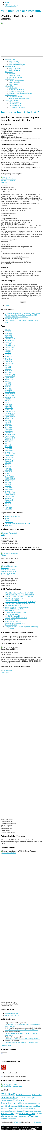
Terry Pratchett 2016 (11, 614)
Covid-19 (12, 1097)
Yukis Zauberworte (15, 68)
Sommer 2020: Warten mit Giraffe (19, 98)
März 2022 (8, 372)
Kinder (10, 1100)
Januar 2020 (8, 409)
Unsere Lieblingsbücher (16, 80)
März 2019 (8, 427)
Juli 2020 (8, 399)
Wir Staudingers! (14, 102)
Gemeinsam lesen (5, 1100)
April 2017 (8, 468)
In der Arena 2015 (10, 619)
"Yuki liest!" (8, 1094)
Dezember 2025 (10, 338)
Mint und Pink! (9, 86)
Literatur (30, 1106)
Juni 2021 (8, 383)
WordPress (17, 1122)
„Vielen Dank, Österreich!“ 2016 (15, 612)
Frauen (35, 1097)
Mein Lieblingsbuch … (16, 82)
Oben (2, 1125)
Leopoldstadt (5, 1106)
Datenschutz (9, 522)
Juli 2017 (8, 463)
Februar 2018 (9, 450)
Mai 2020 (8, 402)
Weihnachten (11, 1116)
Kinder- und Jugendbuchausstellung (13, 1101)
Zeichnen (13, 1118)
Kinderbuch (28, 1103)
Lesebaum (14, 1106)
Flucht (23, 1097)
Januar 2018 (8, 452)
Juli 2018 (8, 441)
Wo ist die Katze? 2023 (12, 600)
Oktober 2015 (9, 496)
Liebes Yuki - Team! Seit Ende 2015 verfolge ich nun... (22, 1039)
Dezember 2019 (10, 411)
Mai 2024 (8, 354)
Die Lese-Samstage (15, 105)
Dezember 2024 (10, 346)
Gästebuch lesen (6, 1045)
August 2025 (9, 342)
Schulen (20, 1111)
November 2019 (10, 413)
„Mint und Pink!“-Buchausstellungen (20, 93)
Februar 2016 (9, 489)
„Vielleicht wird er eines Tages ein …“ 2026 (19, 593)
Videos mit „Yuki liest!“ (12, 1015)
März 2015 (8, 509)
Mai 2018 (8, 445)
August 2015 (9, 500)
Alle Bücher (8, 72)
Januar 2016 (8, 491)
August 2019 (9, 418)
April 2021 (8, 386)
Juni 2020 (8, 401)
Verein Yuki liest (27, 1113)
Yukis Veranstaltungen (16, 63)
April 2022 (8, 370)
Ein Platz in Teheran (11, 318)
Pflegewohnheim (5, 1111)
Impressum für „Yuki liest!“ (13, 516)
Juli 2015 (8, 502)
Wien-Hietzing (23, 1116)
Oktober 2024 (9, 347)
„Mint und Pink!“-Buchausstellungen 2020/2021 (20, 603)
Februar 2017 (9, 471)
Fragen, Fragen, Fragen (16, 89)
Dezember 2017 (10, 454)
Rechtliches (8, 525)
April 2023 (8, 360)
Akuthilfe (19, 1095)
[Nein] (35, 1129)
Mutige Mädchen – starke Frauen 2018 (17, 607)
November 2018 (10, 434)
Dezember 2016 (10, 475)
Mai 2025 (8, 344)
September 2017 (10, 459)
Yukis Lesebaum (14, 61)
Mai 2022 (8, 369)
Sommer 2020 (7, 1113)
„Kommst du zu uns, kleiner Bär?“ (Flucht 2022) (20, 602)
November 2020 (10, 393)
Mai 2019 (8, 424)
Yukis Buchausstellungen (17, 65)
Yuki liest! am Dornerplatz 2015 (15, 623)
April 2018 (8, 447)
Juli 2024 (8, 351)
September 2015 (10, 498)
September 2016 (10, 479)
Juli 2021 (8, 381)
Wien (16, 1116)
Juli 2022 (8, 365)
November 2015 (10, 495)
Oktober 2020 (9, 395)
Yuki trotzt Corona (10, 95)
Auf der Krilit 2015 (11, 625)
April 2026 (8, 333)
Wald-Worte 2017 (10, 611)
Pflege (19, 1108)
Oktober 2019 (9, 415)
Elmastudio (37, 1122)
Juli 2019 (8, 420)
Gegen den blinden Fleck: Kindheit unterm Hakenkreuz (22, 313)
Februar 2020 (9, 408)
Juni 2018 (8, 443)
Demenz (19, 1097)
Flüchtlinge (30, 1097)
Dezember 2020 (10, 392)
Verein (16, 1114)
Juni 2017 (8, 464)
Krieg (39, 1103)
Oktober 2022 (9, 363)
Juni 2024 (8, 353)
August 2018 (9, 440)
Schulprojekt (29, 1111)
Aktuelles (8, 4)
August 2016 (9, 480)
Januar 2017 (8, 473)
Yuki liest (12, 73)
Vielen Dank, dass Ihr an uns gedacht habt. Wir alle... (21, 1030)
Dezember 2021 (10, 374)
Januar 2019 (8, 431)
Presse (7, 520)
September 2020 (10, 397)
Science (38, 1111)
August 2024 (9, 349)
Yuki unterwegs (10, 59)
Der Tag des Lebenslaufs (16, 107)
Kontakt (7, 2)
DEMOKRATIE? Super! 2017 (14, 609)
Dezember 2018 (10, 432)
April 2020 (8, 404)
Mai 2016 (8, 486)
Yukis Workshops (14, 70)
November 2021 (10, 376)
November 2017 (10, 456)
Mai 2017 (8, 466)
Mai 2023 (8, 358)
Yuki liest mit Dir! (10, 66)
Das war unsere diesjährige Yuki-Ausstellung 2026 (21, 315)
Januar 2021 (8, 390)
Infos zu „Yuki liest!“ (11, 6)
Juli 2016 (8, 482)
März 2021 (8, 388)
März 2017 (8, 470)
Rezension (12, 1111)
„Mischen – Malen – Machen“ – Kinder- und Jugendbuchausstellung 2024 (19, 597)
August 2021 (9, 379)
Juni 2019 (8, 422)
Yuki (31, 1116)
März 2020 (8, 406)
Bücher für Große (14, 75)
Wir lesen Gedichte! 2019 (13, 605)
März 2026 (8, 335)
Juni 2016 (8, 484)
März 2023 (8, 362)
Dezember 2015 (10, 493)
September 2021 (10, 377)
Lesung (25, 1106)
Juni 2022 (8, 367)
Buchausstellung (37, 1095)
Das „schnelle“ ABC (15, 104)
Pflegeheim (23, 1108)
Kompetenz (34, 1103)
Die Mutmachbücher (15, 77)
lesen (20, 1105)
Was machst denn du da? (16, 91)
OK (33, 1129)
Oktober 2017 (9, 457)
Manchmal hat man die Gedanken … (16, 317)
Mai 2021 (8, 385)
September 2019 (10, 416)
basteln (29, 1095)
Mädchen (13, 1108)
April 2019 (8, 425)
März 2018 (8, 448)
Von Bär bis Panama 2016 (13, 616)
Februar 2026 (9, 337)
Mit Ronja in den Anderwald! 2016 (16, 618)
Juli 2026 (8, 330)
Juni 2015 (8, 503)
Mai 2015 (8, 505)
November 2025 (10, 340)
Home (7, 305)
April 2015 (8, 507)
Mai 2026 (8, 331)
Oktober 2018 (9, 436)
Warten (4, 1116)
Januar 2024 (8, 356)
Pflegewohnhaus (30, 1108)
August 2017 (9, 461)
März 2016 (8, 487)
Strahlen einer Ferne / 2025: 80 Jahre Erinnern (19, 595)
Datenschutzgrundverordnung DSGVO (17, 523)
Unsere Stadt (13, 88)
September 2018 (10, 438)
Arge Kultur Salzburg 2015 (13, 621)
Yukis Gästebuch (14, 84)
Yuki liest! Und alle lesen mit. (21, 11)
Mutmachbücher (4, 1108)
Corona (4, 1097)
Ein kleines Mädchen (11, 1013)
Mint (38, 1106)
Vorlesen (38, 1114)
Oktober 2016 (9, 477)
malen (34, 1106)
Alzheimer (25, 1095)
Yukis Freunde (9, 79)
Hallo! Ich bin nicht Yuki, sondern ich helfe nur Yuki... (22, 1042)
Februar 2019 (9, 429)
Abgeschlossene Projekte (13, 100)
